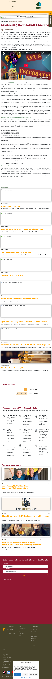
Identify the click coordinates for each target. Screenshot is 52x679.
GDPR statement (22, 630)
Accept (17, 674)
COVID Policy (21, 633)
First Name (5, 563)
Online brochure (34, 636)
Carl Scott (8, 29)
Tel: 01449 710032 (10, 632)
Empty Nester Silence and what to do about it (19, 298)
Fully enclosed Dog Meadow (6, 665)
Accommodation (12, 1)
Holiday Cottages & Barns (34, 627)
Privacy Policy (28, 677)
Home (3, 649)
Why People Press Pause (6, 165)
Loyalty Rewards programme (34, 644)
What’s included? (5, 659)
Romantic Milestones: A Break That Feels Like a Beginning (25, 344)
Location (32, 642)
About (13, 4)
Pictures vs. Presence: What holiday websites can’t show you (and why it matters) (22, 543)
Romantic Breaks (34, 634)
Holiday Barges (34, 629)
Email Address (6, 568)
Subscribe (25, 576)
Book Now (26, 12)
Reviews (32, 640)
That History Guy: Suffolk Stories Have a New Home (25, 516)
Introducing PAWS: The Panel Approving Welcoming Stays (15, 486)
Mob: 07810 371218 (10, 633)
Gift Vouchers (33, 638)
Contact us (13, 8)
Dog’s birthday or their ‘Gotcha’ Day (16, 252)
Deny (25, 674)
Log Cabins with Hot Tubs (6, 662)
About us (4, 652)
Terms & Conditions (22, 628)
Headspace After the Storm (12, 275)
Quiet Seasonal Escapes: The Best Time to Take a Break (24, 321)
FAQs (20, 635)
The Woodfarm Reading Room (14, 368)
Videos (32, 633)
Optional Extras (5, 667)
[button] (37, 662)
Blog (13, 6)
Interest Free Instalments (5, 655)
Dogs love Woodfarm (6, 657)
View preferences (33, 674)
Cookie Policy (23, 677)
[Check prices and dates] (50, 13)
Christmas (12, 82)
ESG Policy (21, 631)
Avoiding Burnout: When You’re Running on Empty (22, 229)
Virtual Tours (33, 631)
